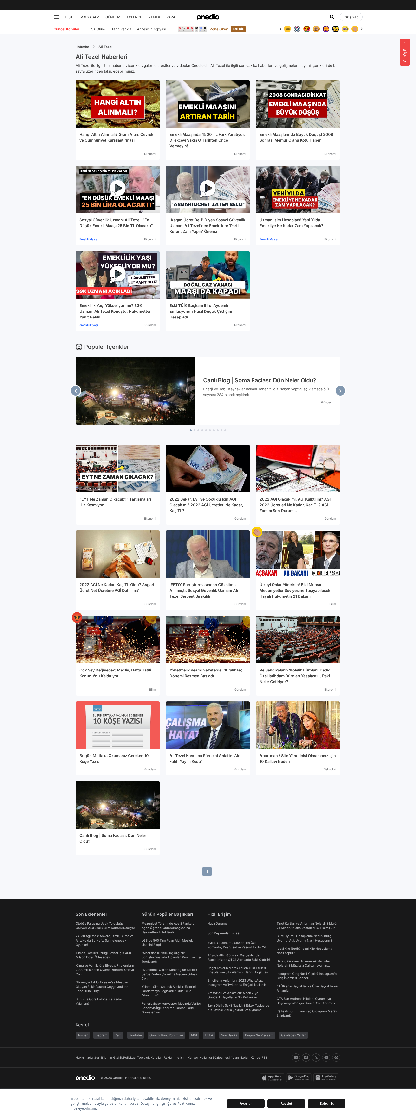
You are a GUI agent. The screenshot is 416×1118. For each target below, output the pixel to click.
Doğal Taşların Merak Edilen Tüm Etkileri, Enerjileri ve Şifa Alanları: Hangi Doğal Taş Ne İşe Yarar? (238, 972)
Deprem (101, 1035)
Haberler (82, 47)
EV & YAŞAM (89, 17)
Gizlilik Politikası (124, 1057)
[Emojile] (335, 29)
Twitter (83, 1035)
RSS (264, 1057)
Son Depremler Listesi (224, 933)
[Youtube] (326, 1057)
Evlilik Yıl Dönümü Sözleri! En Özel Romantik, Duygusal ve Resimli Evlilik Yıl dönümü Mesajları (237, 947)
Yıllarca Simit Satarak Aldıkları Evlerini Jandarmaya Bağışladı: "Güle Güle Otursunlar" (169, 991)
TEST (68, 17)
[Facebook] (306, 1057)
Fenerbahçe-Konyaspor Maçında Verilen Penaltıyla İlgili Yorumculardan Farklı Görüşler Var (172, 1008)
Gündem (150, 325)
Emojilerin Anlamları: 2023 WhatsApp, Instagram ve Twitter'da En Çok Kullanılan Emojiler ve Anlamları (238, 984)
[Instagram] (296, 1057)
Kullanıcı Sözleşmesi (214, 1057)
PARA (170, 17)
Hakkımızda (84, 1057)
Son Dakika (229, 1035)
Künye (255, 1057)
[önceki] (75, 391)
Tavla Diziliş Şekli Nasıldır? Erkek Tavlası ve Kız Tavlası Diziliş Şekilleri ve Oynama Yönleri (238, 1009)
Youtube (135, 1035)
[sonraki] (340, 391)
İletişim (181, 1057)
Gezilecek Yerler (293, 1035)
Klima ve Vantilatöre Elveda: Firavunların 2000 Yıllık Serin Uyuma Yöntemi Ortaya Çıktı (105, 969)
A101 (194, 1035)
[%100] (287, 29)
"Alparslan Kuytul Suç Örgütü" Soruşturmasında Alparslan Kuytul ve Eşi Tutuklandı (171, 957)
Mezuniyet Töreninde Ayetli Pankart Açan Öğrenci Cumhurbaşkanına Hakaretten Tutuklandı (168, 928)
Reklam (169, 1057)
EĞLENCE (134, 17)
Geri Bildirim (103, 1057)
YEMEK (154, 17)
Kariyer (193, 1057)
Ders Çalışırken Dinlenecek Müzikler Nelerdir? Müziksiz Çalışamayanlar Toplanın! (303, 965)
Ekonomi (150, 154)
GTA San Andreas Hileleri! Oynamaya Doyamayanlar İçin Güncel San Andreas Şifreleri (306, 1003)
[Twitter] (316, 1057)
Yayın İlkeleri (240, 1057)
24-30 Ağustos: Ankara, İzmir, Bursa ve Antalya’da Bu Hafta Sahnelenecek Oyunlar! (105, 940)
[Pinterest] (336, 1057)
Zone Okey (219, 29)
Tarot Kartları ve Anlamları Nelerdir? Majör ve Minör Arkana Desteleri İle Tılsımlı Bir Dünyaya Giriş (307, 928)
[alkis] (355, 29)
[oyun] (345, 29)
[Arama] (332, 17)
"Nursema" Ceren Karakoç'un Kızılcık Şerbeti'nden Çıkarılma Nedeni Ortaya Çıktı (169, 974)
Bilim (332, 604)
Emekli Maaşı (88, 239)
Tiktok (209, 1035)
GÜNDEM (112, 17)
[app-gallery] (326, 1077)
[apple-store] (273, 1077)
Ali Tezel (105, 47)
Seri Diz (238, 29)
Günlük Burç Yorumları (166, 1035)
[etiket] (257, 532)
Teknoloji (330, 769)
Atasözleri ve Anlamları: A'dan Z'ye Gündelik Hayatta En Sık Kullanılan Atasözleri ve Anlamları (233, 997)
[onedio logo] (208, 17)
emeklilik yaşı (88, 325)
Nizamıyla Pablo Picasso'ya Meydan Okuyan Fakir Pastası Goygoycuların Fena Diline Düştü (102, 986)
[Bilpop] (326, 29)
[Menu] (56, 17)
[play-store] (299, 1077)
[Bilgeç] (316, 29)
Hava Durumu (218, 923)
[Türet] (307, 29)
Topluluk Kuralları (149, 1057)
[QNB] (297, 29)
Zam (118, 1035)
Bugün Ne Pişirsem (259, 1035)
